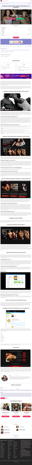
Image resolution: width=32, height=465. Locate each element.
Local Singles (2, 453)
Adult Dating (1, 450)
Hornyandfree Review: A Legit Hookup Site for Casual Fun (7, 430)
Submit (3, 398)
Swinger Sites (6, 56)
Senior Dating (2, 451)
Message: (1, 392)
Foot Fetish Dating (2, 444)
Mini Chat (15, 450)
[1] (3, 387)
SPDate (14, 447)
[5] (6, 387)
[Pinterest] (30, 46)
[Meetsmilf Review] (2, 427)
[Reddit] (14, 437)
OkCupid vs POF (10, 441)
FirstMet (14, 451)
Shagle (14, 455)
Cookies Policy (15, 460)
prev (15, 419)
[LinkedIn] (27, 46)
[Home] (4, 1)
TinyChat (9, 450)
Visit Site (16, 37)
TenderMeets (9, 448)
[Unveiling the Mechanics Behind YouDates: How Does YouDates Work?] (2, 432)
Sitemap (17, 461)
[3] (4, 387)
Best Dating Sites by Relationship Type (5, 54)
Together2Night (15, 448)
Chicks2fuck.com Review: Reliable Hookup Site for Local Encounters (22, 430)
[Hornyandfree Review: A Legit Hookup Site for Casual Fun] (2, 430)
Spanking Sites (6, 51)
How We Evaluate (11, 460)
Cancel (7, 398)
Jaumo (8, 451)
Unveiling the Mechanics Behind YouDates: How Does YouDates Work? (7, 433)
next (17, 419)
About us (27, 460)
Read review (5, 414)
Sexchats (1, 442)
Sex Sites (2, 51)
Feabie (8, 447)
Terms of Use (18, 460)
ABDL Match (9, 455)
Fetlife (8, 449)
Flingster (9, 446)
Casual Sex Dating (2, 443)
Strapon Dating (11, 51)
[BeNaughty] (20, 42)
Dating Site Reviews (4, 460)
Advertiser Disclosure (23, 460)
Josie (10, 375)
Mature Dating (15, 456)
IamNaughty (15, 457)
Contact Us (15, 461)
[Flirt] (16, 42)
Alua (14, 449)
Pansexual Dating (2, 449)
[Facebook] (25, 46)
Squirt (8, 456)
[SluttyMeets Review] (17, 427)
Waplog (9, 458)
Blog (8, 460)
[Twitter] (29, 46)
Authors (30, 460)
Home (1, 460)
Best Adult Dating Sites (3, 48)
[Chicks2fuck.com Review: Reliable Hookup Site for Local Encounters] (17, 430)
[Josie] (4, 378)
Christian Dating (2, 452)
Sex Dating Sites (2, 448)
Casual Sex (2, 56)
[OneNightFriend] (11, 42)
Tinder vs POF (15, 441)
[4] (5, 387)
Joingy (8, 457)
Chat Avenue (15, 446)
